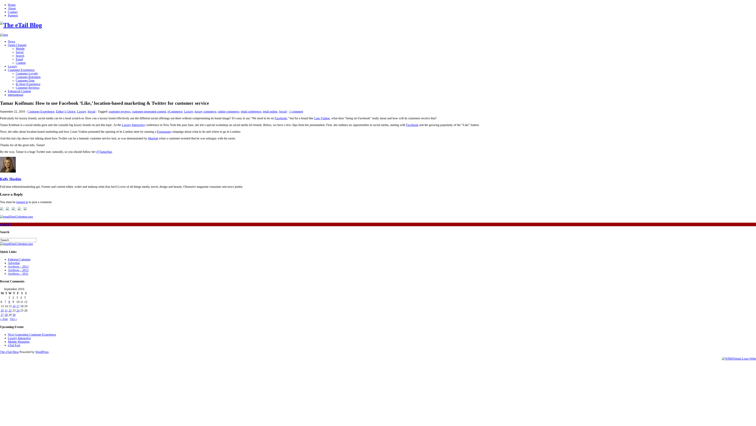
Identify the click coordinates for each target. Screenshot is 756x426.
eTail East (14, 345)
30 (14, 315)
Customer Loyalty (27, 73)
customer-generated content (149, 111)
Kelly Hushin (10, 179)
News (11, 41)
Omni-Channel (17, 45)
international (15, 94)
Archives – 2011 (18, 273)
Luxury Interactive (133, 125)
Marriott (153, 138)
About (12, 8)
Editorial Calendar (19, 259)
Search (20, 55)
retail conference (251, 111)
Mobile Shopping (19, 341)
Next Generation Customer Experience (32, 334)
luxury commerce (205, 111)
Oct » (13, 319)
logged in (22, 202)
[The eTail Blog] (21, 25)
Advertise (14, 263)
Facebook (281, 118)
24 (17, 310)
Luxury (12, 66)
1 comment (296, 111)
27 (2, 315)
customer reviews (119, 111)
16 (14, 306)
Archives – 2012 (18, 270)
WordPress (42, 352)
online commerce (228, 111)
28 (6, 315)
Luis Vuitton (322, 118)
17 (17, 306)
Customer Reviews (27, 87)
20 (2, 310)
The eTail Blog (9, 352)
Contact (13, 12)
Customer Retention (28, 77)
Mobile (20, 48)
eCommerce (175, 111)
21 (6, 310)
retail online (270, 111)
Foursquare (164, 131)
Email (19, 59)
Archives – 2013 (18, 266)
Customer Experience (21, 70)
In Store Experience (28, 84)
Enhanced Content (19, 91)
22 (10, 310)
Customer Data (25, 80)
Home (12, 5)
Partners (13, 15)
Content (21, 62)
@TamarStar (104, 151)
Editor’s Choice (65, 111)
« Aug (4, 319)
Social (19, 52)
